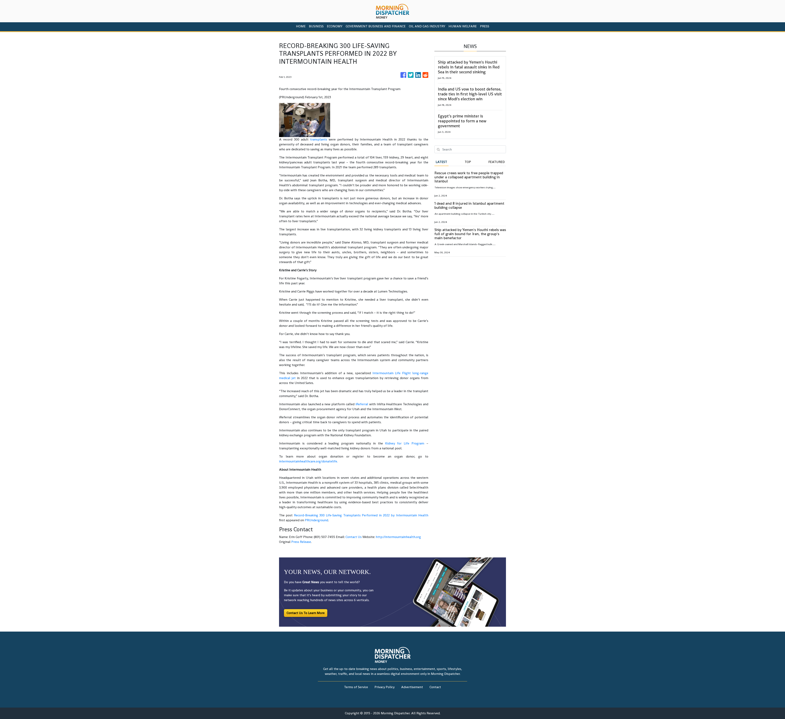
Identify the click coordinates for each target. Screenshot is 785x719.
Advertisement (412, 687)
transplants (318, 139)
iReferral (361, 404)
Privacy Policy (385, 687)
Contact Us (353, 537)
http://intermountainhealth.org (398, 537)
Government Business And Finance (376, 26)
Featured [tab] (496, 162)
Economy (334, 26)
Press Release (301, 542)
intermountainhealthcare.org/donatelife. (308, 461)
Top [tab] (468, 162)
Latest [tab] (441, 162)
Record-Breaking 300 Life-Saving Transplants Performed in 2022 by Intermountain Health (361, 515)
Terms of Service (356, 687)
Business (316, 26)
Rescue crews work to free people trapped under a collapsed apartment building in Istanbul (468, 177)
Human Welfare (463, 26)
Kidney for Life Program (404, 443)
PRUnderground (316, 520)
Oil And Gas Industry (427, 26)
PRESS (484, 26)
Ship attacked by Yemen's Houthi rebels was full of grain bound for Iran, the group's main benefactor (470, 233)
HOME (301, 26)
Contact (435, 687)
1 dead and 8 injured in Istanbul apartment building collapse (469, 205)
